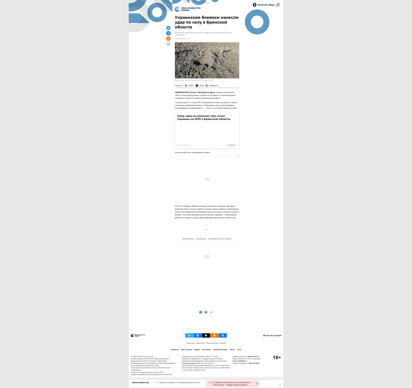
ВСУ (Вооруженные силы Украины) (219, 239)
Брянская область (188, 239)
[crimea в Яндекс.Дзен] (206, 335)
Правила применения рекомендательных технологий (151, 374)
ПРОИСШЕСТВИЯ (212, 343)
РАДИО (197, 350)
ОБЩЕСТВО (200, 343)
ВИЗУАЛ (223, 343)
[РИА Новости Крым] (187, 9)
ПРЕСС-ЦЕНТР (186, 350)
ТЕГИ (239, 350)
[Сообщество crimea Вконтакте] (198, 335)
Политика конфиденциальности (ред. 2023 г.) (148, 372)
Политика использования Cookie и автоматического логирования (151, 369)
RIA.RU (232, 350)
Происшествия (201, 239)
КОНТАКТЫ (206, 350)
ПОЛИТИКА (190, 343)
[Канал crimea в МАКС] (223, 335)
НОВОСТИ (175, 350)
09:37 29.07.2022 (180, 38)
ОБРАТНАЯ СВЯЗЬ (220, 350)
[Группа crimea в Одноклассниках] (214, 335)
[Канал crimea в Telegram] (189, 335)
